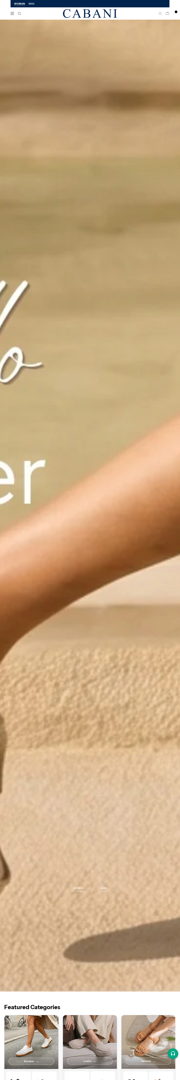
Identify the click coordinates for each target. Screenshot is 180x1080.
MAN (31, 3)
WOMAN (19, 3)
